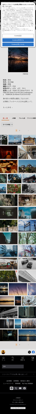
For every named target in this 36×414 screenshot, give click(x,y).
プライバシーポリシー (23, 30)
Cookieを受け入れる (18, 44)
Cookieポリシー (17, 29)
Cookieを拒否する (18, 40)
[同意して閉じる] (35, 2)
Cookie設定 (18, 35)
